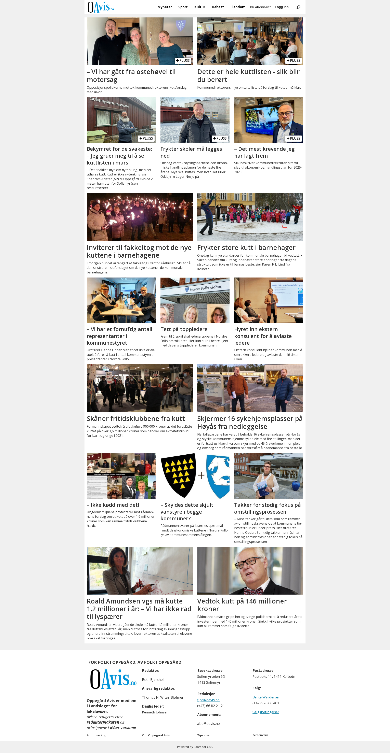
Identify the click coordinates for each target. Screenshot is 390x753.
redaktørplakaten (103, 722)
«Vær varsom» (123, 727)
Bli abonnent (260, 7)
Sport (183, 7)
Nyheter (164, 7)
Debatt (218, 7)
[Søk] (298, 7)
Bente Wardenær (266, 697)
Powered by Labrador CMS (195, 747)
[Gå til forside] (101, 7)
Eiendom (238, 7)
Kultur (199, 7)
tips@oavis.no (208, 699)
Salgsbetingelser (265, 712)
